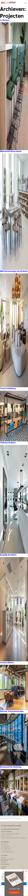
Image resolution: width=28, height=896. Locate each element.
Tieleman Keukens (8, 442)
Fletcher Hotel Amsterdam (12, 711)
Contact (3, 862)
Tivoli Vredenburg (8, 388)
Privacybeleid (4, 860)
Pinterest (3, 868)
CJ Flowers (4, 20)
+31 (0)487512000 (6, 848)
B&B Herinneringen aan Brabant (14, 271)
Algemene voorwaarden (7, 859)
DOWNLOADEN (14, 892)
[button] (26, 871)
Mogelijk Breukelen (8, 554)
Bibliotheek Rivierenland (10, 151)
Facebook (3, 866)
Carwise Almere (7, 662)
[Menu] (25, 2)
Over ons (3, 857)
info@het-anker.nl (9, 852)
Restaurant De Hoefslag (10, 767)
